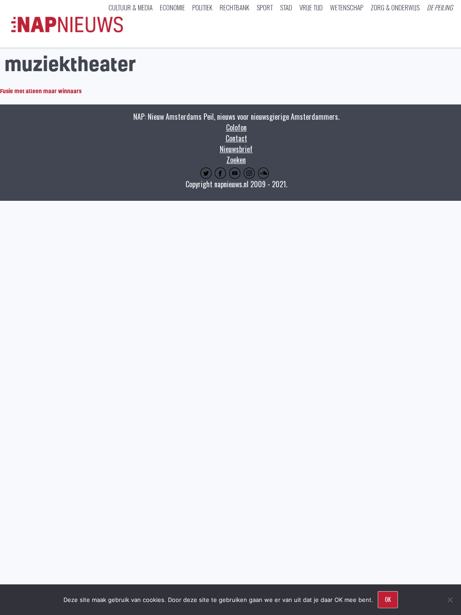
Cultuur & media (130, 7)
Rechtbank (234, 7)
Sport (265, 7)
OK (388, 599)
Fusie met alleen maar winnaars (40, 91)
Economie (172, 7)
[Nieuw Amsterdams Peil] (67, 30)
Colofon (236, 127)
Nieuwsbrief (236, 149)
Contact (236, 138)
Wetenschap (346, 7)
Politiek (202, 7)
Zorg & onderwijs (395, 7)
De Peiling (440, 7)
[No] (449, 599)
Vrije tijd (311, 7)
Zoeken (236, 159)
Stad (286, 7)
